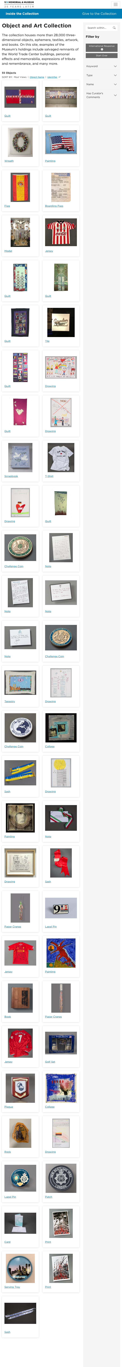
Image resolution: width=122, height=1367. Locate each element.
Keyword (92, 66)
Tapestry (9, 701)
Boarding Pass (54, 205)
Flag (7, 205)
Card (7, 1241)
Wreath (9, 160)
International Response (102, 46)
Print (48, 1241)
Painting (50, 160)
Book (7, 1016)
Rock (7, 1151)
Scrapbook (11, 476)
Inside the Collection (22, 14)
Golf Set (50, 1061)
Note (48, 566)
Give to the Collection (99, 14)
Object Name (37, 77)
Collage (49, 746)
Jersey (49, 250)
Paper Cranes (12, 926)
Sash (7, 791)
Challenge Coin (13, 566)
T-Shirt (49, 476)
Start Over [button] (102, 55)
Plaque (8, 1106)
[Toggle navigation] (115, 4)
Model (8, 250)
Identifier (52, 77)
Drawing (50, 386)
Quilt (7, 115)
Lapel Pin (51, 926)
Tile (47, 341)
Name (90, 84)
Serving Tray (12, 1286)
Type (89, 75)
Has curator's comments (94, 95)
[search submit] (114, 28)
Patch (48, 1196)
